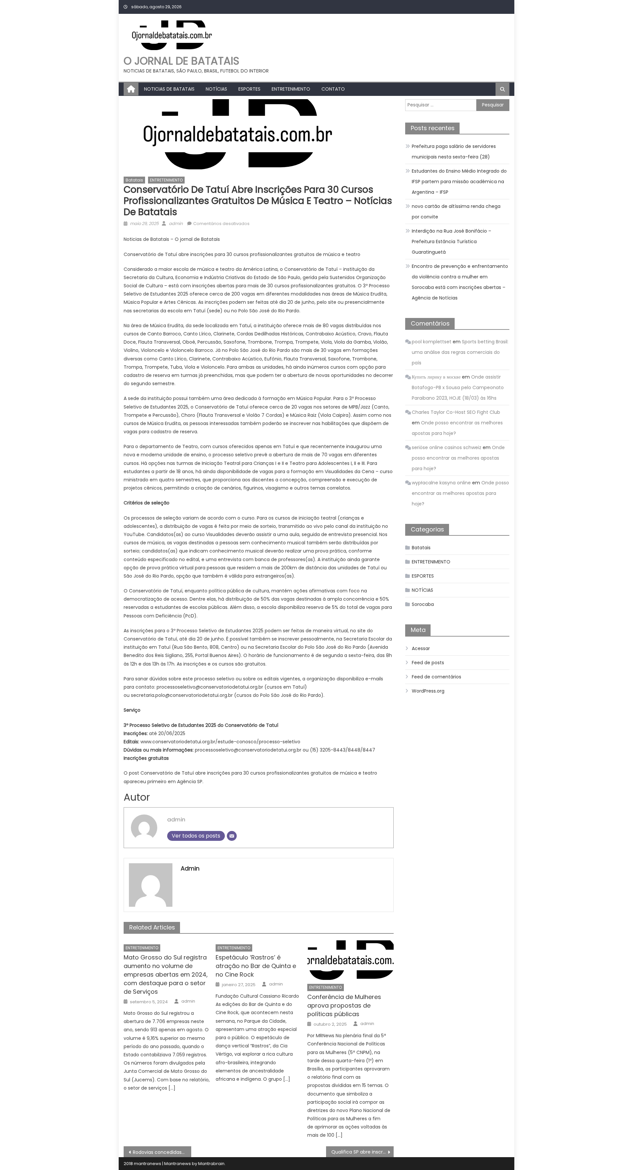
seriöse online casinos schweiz (446, 447)
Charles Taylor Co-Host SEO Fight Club (456, 412)
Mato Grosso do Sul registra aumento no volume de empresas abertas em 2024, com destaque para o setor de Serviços (166, 974)
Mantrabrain (211, 1163)
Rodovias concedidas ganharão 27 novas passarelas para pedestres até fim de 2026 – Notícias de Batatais (162, 1152)
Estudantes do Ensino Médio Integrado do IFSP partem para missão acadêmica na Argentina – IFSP (459, 181)
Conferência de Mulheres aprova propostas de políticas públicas (344, 1005)
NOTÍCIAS (216, 89)
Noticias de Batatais (169, 89)
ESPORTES (249, 89)
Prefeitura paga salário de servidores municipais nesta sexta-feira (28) (454, 151)
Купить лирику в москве (436, 377)
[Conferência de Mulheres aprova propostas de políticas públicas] (350, 960)
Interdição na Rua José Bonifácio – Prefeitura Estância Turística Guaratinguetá (451, 241)
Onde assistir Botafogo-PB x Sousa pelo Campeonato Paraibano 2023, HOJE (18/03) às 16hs (458, 387)
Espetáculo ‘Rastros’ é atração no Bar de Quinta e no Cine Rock (256, 966)
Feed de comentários (436, 676)
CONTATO (333, 89)
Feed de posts (428, 662)
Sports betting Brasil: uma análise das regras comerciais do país (460, 352)
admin (176, 223)
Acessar (421, 648)
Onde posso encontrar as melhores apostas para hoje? (458, 458)
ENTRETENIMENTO (291, 89)
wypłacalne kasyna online (441, 482)
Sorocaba (423, 604)
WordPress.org (428, 691)
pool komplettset (431, 341)
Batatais (134, 180)
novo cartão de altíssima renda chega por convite (456, 211)
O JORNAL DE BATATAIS (181, 60)
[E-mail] (232, 836)
